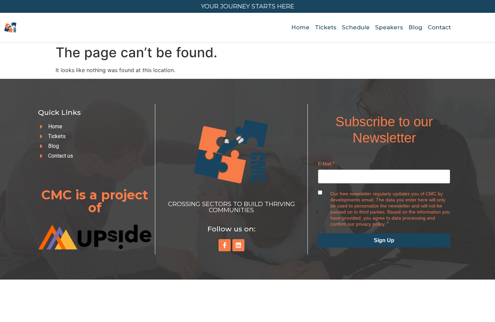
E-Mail (324, 163)
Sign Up (384, 240)
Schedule (356, 27)
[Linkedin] (238, 245)
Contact (439, 27)
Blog (415, 27)
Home (300, 27)
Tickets (325, 27)
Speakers (389, 27)
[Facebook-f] (225, 245)
